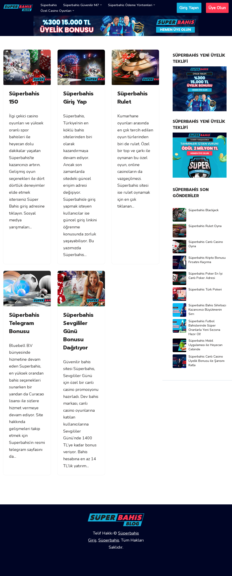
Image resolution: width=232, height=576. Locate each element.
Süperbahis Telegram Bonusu (24, 323)
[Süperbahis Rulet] (135, 67)
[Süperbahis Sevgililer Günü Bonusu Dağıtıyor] (81, 288)
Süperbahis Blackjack (203, 210)
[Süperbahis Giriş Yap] (81, 67)
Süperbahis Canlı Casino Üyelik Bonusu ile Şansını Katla (206, 360)
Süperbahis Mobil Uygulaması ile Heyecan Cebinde (205, 345)
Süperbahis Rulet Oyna (205, 226)
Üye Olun (217, 7)
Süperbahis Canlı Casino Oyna (205, 244)
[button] (101, 5)
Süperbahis (49, 5)
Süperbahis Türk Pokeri (205, 289)
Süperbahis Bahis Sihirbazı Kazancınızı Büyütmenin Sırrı (207, 309)
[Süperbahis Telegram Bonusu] (27, 288)
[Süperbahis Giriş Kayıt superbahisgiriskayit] (18, 8)
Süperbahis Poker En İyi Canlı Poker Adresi (205, 275)
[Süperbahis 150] (27, 67)
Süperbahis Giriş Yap (78, 98)
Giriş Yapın (189, 7)
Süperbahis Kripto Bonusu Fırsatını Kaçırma (207, 260)
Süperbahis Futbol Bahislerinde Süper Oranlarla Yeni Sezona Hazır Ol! (204, 327)
